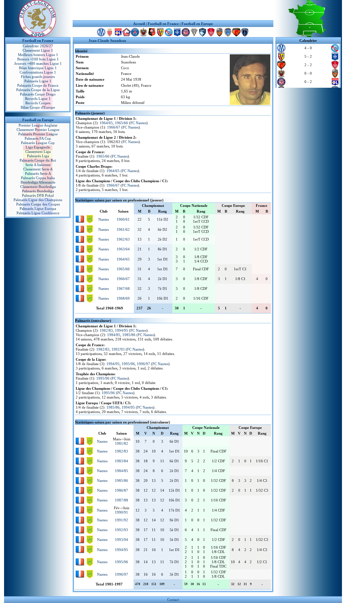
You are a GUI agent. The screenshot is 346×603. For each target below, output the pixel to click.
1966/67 (113, 127)
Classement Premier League (38, 130)
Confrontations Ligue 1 (38, 72)
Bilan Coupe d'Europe (38, 107)
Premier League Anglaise (38, 125)
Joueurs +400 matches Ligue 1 (38, 63)
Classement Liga (38, 151)
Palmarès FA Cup (38, 138)
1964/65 (106, 123)
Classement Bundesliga (38, 187)
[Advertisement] (173, 10)
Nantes (103, 219)
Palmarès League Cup (38, 143)
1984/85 (113, 335)
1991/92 (121, 520)
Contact (173, 600)
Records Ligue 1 (38, 99)
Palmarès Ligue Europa (38, 209)
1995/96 (128, 364)
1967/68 (123, 288)
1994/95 (121, 330)
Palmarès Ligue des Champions (38, 200)
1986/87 (121, 490)
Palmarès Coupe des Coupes (38, 204)
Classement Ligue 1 (38, 50)
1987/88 (121, 500)
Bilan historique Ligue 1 (38, 68)
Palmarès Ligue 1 (37, 81)
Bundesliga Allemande (38, 182)
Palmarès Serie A (38, 173)
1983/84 (121, 461)
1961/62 (123, 229)
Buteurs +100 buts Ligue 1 (38, 59)
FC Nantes (138, 123)
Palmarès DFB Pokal (38, 195)
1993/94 (121, 540)
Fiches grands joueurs (38, 77)
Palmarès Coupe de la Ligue (38, 90)
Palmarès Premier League (38, 134)
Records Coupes (37, 103)
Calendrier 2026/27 (38, 46)
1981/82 (121, 443)
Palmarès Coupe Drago (38, 94)
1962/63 (123, 239)
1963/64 (123, 249)
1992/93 (118, 349)
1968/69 (123, 298)
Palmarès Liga (38, 156)
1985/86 (128, 335)
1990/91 (121, 512)
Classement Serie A (38, 169)
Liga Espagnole (38, 147)
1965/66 (121, 123)
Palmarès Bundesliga (38, 191)
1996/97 (143, 364)
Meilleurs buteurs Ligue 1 (38, 55)
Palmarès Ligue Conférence (38, 213)
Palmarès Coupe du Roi (38, 160)
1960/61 (123, 219)
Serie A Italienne (38, 165)
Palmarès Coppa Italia (38, 178)
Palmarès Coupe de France (37, 85)
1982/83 (106, 330)
